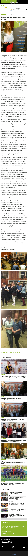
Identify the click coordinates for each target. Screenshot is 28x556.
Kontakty (19, 0)
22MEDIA (14, 554)
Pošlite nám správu (8, 533)
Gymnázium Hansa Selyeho (7, 352)
